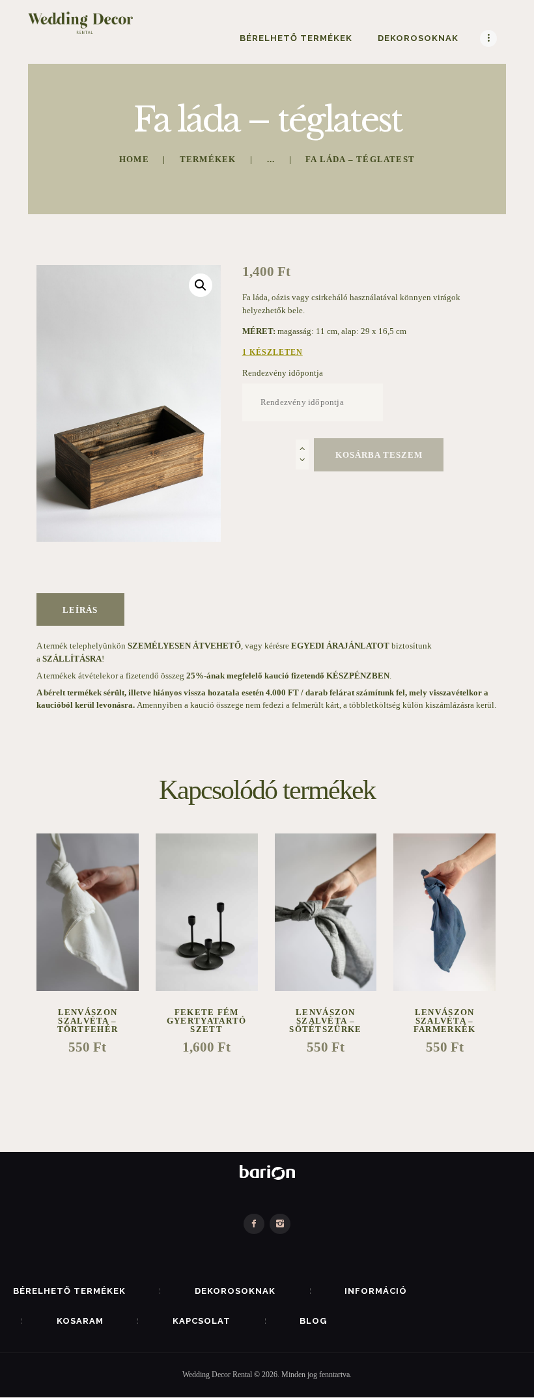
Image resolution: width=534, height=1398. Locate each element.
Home (134, 159)
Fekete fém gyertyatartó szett (207, 1020)
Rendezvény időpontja (282, 373)
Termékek (208, 159)
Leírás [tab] (80, 610)
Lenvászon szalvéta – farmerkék (445, 1020)
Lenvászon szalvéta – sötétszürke (325, 1020)
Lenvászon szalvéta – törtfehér (88, 1020)
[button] (200, 285)
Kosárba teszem (379, 455)
